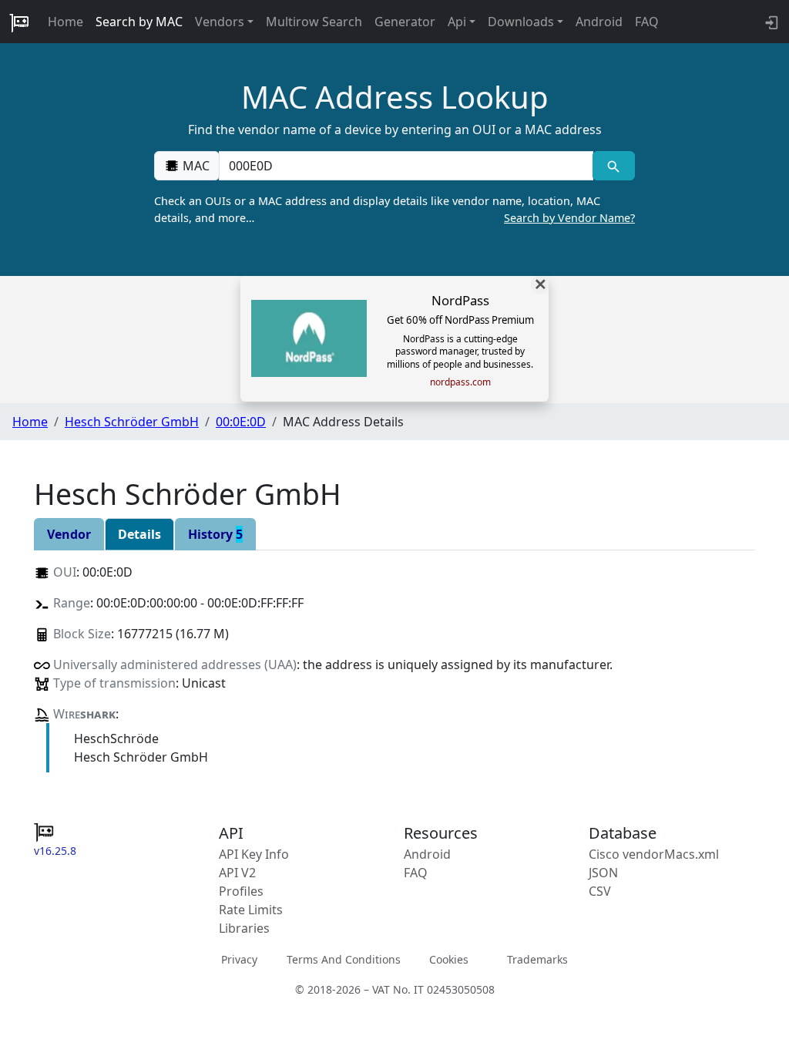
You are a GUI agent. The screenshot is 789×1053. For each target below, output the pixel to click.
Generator (404, 21)
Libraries (244, 928)
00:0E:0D (241, 421)
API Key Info (254, 854)
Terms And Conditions (344, 959)
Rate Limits (251, 909)
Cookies (448, 959)
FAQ (647, 21)
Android (599, 21)
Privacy (239, 959)
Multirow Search (314, 21)
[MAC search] (614, 165)
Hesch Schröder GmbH (132, 421)
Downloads (521, 21)
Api (457, 21)
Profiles (241, 891)
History (215, 534)
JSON (603, 872)
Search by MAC (139, 21)
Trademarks (537, 959)
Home (65, 21)
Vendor (69, 534)
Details (139, 534)
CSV (600, 891)
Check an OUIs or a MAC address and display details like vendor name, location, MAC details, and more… (394, 209)
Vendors (219, 21)
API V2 (237, 872)
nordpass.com (460, 382)
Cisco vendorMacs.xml (654, 854)
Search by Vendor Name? (569, 217)
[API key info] (770, 21)
